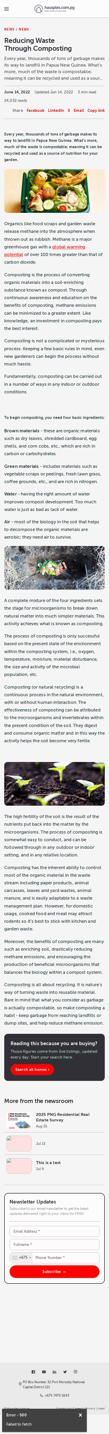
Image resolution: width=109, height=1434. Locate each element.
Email (79, 111)
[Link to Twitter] (65, 1372)
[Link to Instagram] (75, 1372)
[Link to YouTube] (44, 1372)
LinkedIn (56, 111)
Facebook (35, 111)
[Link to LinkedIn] (54, 1372)
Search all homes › (32, 1069)
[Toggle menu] (6, 9)
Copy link (96, 111)
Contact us (63, 1408)
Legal (101, 1408)
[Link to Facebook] (33, 1372)
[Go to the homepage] (54, 9)
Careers (78, 1408)
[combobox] (21, 1258)
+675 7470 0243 (57, 1395)
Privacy (90, 1408)
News (9, 29)
